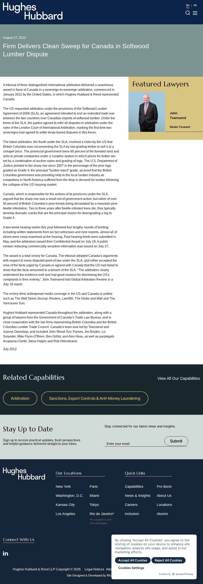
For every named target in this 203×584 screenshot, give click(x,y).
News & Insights (137, 496)
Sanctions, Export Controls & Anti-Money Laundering (94, 398)
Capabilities (134, 487)
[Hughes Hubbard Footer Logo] (24, 478)
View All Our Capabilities (178, 378)
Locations (164, 505)
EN (187, 5)
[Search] (188, 12)
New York (63, 487)
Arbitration (20, 398)
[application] (154, 557)
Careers (131, 505)
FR (195, 5)
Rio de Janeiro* (102, 514)
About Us (164, 496)
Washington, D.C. (69, 496)
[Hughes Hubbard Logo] (32, 11)
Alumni (162, 514)
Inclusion (132, 514)
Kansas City (65, 505)
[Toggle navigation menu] (195, 13)
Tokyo (94, 505)
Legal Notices (94, 569)
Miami (94, 496)
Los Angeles (65, 514)
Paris (94, 487)
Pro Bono (164, 487)
